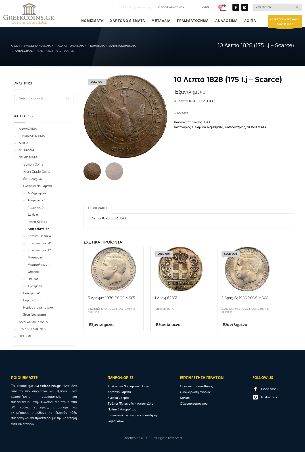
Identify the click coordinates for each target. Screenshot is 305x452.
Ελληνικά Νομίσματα (207, 127)
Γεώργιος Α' (31, 293)
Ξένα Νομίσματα (34, 315)
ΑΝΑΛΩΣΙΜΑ (28, 129)
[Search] (67, 98)
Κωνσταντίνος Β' (39, 250)
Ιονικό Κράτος (37, 222)
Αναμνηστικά (37, 200)
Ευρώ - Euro (32, 300)
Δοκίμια (33, 214)
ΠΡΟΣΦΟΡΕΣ (28, 336)
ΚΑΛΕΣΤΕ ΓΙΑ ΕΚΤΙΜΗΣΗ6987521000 (284, 22)
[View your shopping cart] (223, 7)
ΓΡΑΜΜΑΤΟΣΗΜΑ (32, 136)
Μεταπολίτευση (38, 265)
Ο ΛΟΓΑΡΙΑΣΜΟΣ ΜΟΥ (171, 7)
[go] (297, 7)
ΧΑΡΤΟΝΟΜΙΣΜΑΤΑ (33, 322)
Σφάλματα (35, 286)
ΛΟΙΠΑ (23, 143)
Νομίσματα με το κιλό (38, 307)
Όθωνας (33, 272)
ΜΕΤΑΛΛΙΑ (26, 150)
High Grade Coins (36, 172)
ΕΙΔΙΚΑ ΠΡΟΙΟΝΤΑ (32, 329)
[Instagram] (244, 7)
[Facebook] (235, 7)
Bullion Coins (33, 164)
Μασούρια (35, 257)
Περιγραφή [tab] (97, 208)
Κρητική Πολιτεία (39, 236)
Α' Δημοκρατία (38, 193)
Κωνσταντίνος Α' (39, 243)
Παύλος (33, 279)
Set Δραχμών (32, 179)
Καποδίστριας (235, 127)
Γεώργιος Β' (36, 207)
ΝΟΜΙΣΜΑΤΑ (257, 127)
